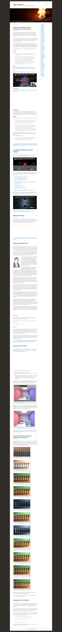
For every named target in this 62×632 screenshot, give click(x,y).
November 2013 (43, 56)
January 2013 (42, 64)
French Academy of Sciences (29, 247)
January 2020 (42, 32)
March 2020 (42, 31)
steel (31, 238)
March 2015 (42, 44)
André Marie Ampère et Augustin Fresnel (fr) (19, 323)
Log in (42, 79)
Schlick (23, 145)
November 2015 (43, 39)
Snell (26, 145)
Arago (22, 340)
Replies (33, 341)
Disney (14, 144)
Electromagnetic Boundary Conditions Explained (21, 176)
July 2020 (42, 29)
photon (32, 144)
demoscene (35, 143)
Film (23, 21)
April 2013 (42, 61)
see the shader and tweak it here (20, 380)
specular (28, 145)
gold (36, 237)
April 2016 (42, 36)
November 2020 (43, 28)
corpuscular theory (30, 340)
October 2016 (42, 35)
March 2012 (42, 73)
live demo (16, 431)
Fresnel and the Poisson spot (20, 243)
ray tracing (25, 431)
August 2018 (42, 33)
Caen (35, 269)
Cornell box (24, 430)
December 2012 (43, 65)
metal (21, 238)
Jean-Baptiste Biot (30, 249)
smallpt (14, 349)
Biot (26, 340)
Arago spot (24, 340)
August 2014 (42, 50)
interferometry (15, 341)
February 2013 (43, 63)
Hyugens (20, 273)
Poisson (22, 341)
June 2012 (42, 70)
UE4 (34, 145)
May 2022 (42, 27)
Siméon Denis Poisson (16, 251)
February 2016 (43, 37)
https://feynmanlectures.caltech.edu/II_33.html (26, 123)
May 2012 (42, 71)
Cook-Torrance (29, 143)
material (20, 238)
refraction (21, 211)
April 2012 (42, 72)
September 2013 (43, 57)
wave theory (28, 341)
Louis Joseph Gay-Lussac (16, 250)
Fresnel (23, 144)
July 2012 (42, 69)
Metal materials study (18, 215)
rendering (24, 238)
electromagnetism (17, 144)
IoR (15, 238)
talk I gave (32, 145)
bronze (27, 237)
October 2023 (42, 25)
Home (14, 21)
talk (30, 145)
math (35, 210)
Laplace (18, 341)
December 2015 (43, 38)
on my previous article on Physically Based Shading (29, 114)
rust (25, 238)
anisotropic (21, 595)
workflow (35, 238)
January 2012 (42, 75)
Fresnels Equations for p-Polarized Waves (20, 188)
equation (31, 210)
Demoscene (29, 21)
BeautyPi (21, 430)
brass (25, 237)
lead (17, 238)
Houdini (14, 238)
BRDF (26, 143)
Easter (28, 624)
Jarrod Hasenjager (19, 218)
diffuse (33, 237)
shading (27, 238)
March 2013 (42, 62)
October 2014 (42, 48)
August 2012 (42, 68)
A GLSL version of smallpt (20, 346)
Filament (21, 144)
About (33, 21)
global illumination (32, 430)
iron (16, 238)
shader (33, 431)
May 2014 (42, 52)
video (25, 211)
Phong (31, 595)
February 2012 (43, 74)
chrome (29, 237)
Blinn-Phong (24, 595)
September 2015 (43, 40)
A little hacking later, (22, 407)
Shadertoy (26, 351)
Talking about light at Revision (21, 600)
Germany (33, 624)
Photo (20, 21)
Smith (25, 145)
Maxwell (29, 144)
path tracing (22, 431)
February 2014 (43, 53)
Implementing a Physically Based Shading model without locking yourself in (24, 68)
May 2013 (42, 60)
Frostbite (25, 144)
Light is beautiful (18, 4)
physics (16, 145)
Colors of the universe (16, 134)
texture (33, 238)
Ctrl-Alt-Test (32, 143)
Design (26, 21)
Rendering (17, 21)
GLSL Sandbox (19, 405)
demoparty (26, 624)
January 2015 (42, 45)
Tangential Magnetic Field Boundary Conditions (21, 178)
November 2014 (43, 47)
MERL (30, 144)
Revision (26, 38)
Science (22, 143)
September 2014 (43, 49)
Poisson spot (24, 341)
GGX (27, 144)
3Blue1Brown (24, 210)
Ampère (21, 340)
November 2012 (43, 66)
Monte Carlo (19, 431)
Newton (20, 341)
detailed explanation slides (30, 350)
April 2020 (42, 30)
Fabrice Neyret (33, 132)
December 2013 (43, 55)
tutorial (23, 211)
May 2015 (42, 43)
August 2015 (42, 41)
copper (31, 237)
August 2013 (42, 58)
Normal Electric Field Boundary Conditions (20, 177)
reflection (18, 211)
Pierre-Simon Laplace (28, 250)
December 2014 (43, 46)
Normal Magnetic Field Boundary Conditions (21, 179)
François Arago (21, 249)
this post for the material (21, 622)
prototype (18, 145)
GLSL (34, 430)
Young (30, 341)
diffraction (33, 340)
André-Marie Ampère (27, 286)
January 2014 (42, 54)
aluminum (23, 237)
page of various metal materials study (30, 218)
